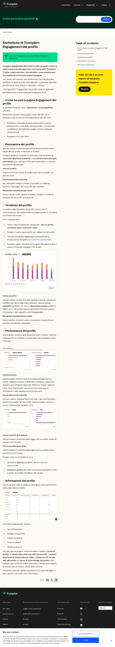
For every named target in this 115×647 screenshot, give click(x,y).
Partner (5, 619)
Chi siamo (6, 609)
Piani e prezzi (62, 619)
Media (5, 624)
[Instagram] (81, 620)
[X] (81, 614)
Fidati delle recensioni (31, 614)
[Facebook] (81, 609)
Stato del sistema (64, 624)
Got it (86, 640)
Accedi (25, 619)
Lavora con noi (8, 614)
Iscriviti (25, 624)
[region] (57, 637)
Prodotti (60, 609)
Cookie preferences (85, 634)
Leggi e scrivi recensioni (32, 609)
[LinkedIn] (81, 625)
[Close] (111, 640)
